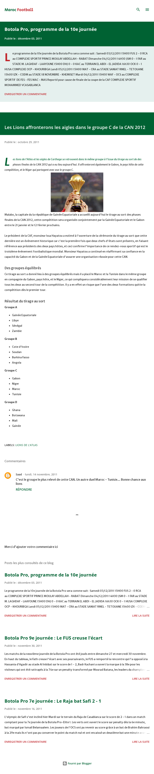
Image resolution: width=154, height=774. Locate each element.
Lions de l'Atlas (26, 445)
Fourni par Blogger (79, 763)
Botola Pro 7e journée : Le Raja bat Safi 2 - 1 (53, 701)
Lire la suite (140, 615)
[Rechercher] (138, 9)
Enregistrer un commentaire (26, 94)
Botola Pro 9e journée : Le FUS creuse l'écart (53, 638)
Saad (19, 474)
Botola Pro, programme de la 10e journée (51, 29)
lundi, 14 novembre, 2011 (41, 474)
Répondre (24, 489)
